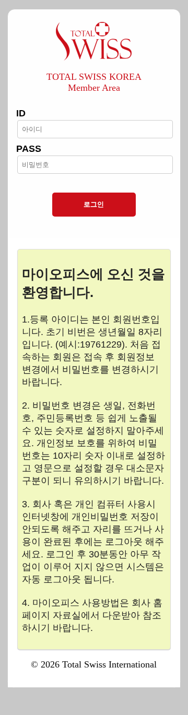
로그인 (94, 204)
